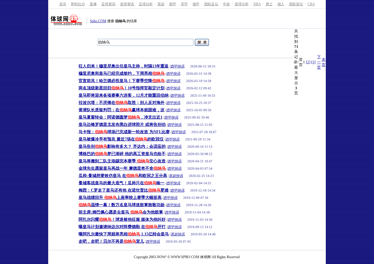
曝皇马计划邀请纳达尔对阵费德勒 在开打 (122, 227)
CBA (311, 4)
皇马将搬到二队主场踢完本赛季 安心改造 (122, 161)
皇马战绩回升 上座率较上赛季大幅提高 (120, 197)
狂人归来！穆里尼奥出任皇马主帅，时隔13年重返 (124, 66)
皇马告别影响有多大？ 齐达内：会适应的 (122, 146)
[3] (313, 62)
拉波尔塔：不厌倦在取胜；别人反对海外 (122, 102)
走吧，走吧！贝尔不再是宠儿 (111, 241)
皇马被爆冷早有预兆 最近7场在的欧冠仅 (121, 139)
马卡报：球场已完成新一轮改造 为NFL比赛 (124, 132)
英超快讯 (176, 176)
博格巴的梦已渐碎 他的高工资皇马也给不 (122, 154)
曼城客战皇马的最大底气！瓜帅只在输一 (122, 183)
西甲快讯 (177, 66)
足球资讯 (108, 4)
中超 (226, 4)
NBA (257, 4)
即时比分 (78, 4)
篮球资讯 (127, 4)
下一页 (319, 62)
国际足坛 (211, 4)
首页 (62, 4)
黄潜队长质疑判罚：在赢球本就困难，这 (122, 110)
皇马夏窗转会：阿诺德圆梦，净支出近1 (120, 117)
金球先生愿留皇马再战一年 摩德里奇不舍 (122, 168)
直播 (93, 4)
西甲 (172, 4)
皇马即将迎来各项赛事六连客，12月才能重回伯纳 (124, 95)
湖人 (280, 4)
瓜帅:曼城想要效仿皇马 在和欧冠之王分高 (123, 175)
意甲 (184, 4)
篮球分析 (242, 4)
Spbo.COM (98, 21)
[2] (308, 62)
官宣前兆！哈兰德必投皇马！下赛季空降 (122, 81)
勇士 (269, 4)
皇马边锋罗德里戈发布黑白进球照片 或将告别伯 (122, 124)
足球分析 (146, 4)
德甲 (196, 4)
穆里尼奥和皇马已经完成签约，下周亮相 (122, 73)
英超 (161, 4)
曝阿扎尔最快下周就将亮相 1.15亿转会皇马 (124, 234)
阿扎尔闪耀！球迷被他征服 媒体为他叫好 (122, 219)
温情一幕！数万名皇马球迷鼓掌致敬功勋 (122, 205)
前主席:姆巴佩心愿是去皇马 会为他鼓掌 (121, 212)
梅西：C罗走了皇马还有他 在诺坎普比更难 (124, 190)
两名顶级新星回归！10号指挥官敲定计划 (122, 88)
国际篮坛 (296, 4)
